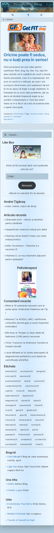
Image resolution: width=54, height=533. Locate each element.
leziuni (39, 420)
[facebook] (28, 15)
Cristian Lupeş (14, 490)
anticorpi (10, 376)
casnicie (33, 114)
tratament (26, 444)
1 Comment (16, 117)
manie (23, 425)
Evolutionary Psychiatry (19, 504)
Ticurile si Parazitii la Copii (21, 520)
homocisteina (38, 415)
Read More (8, 119)
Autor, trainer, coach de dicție (20, 206)
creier (20, 391)
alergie (41, 371)
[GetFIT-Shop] (27, 24)
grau (23, 415)
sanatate (26, 439)
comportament (13, 386)
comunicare (32, 386)
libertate (10, 425)
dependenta (12, 395)
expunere (25, 405)
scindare (40, 439)
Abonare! (27, 185)
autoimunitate (13, 381)
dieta (37, 400)
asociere (25, 376)
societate (11, 444)
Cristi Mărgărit (14, 456)
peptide (10, 434)
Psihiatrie (24, 434)
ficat (8, 410)
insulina (10, 420)
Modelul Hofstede (16, 513)
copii (9, 391)
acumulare (26, 371)
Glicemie (10, 415)
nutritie (36, 425)
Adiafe (10, 484)
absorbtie (11, 371)
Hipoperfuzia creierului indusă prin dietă (26, 229)
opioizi (24, 429)
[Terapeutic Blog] (27, 3)
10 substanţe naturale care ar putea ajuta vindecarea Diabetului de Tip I (26, 309)
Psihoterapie (19, 114)
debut (32, 391)
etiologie (10, 405)
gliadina (32, 410)
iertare (40, 114)
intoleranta (25, 420)
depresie (28, 395)
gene (19, 410)
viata (39, 444)
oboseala (11, 429)
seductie (7, 117)
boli (27, 381)
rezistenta (11, 439)
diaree (25, 400)
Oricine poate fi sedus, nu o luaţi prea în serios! (26, 57)
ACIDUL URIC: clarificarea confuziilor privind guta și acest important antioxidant (27, 323)
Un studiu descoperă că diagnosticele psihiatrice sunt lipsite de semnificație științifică (26, 356)
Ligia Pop (12, 466)
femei (39, 405)
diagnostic (11, 400)
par (35, 429)
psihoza (39, 434)
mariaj (46, 114)
